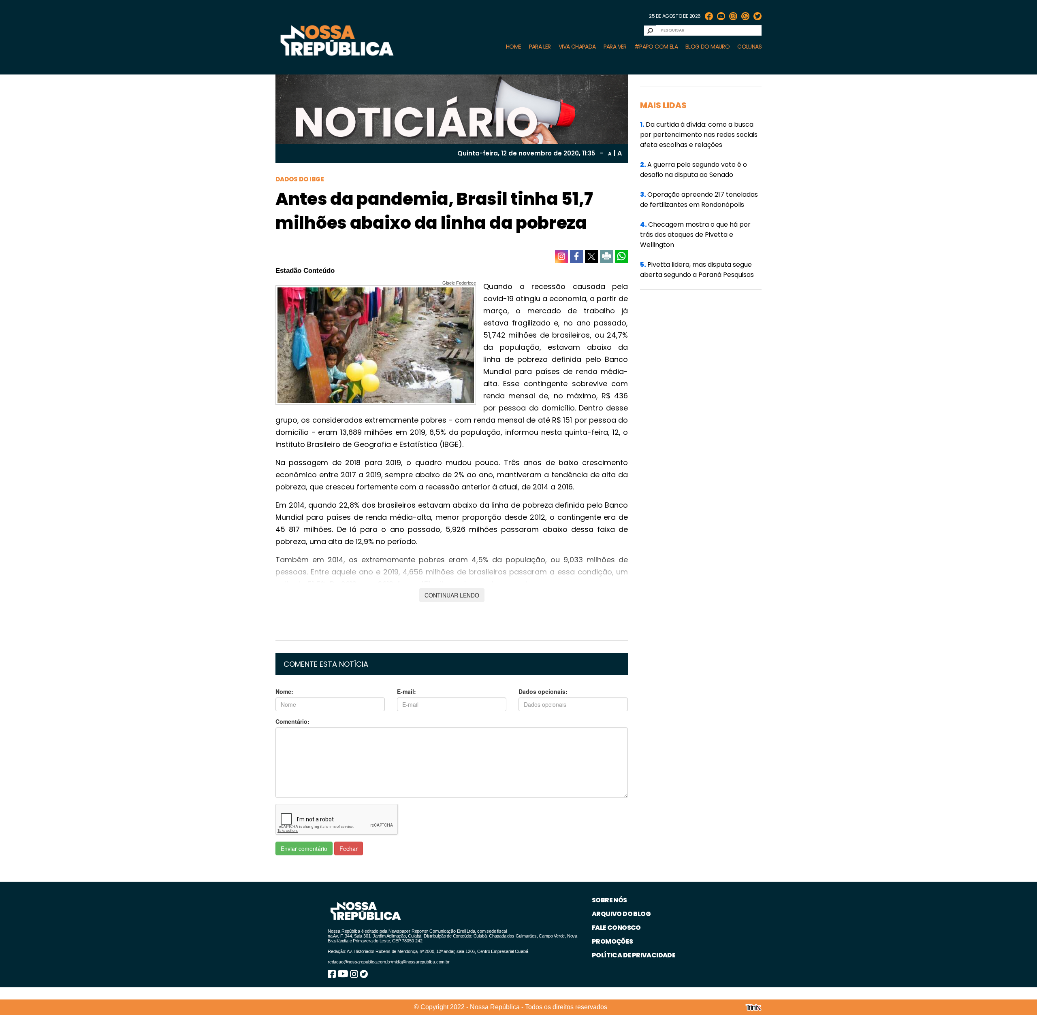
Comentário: (292, 721)
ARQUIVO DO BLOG (621, 914)
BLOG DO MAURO (707, 47)
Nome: (284, 691)
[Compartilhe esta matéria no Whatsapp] (621, 256)
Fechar (348, 848)
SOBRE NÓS (609, 900)
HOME (513, 47)
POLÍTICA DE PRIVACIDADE (633, 955)
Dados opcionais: (543, 691)
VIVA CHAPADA (577, 47)
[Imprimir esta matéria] (606, 256)
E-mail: (406, 691)
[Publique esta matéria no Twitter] (591, 256)
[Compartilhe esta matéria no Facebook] (576, 256)
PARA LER (540, 47)
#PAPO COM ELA (656, 47)
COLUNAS (749, 47)
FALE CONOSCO (616, 927)
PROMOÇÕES (612, 941)
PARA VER (615, 47)
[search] (650, 31)
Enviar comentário (304, 848)
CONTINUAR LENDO (452, 595)
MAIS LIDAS (663, 105)
